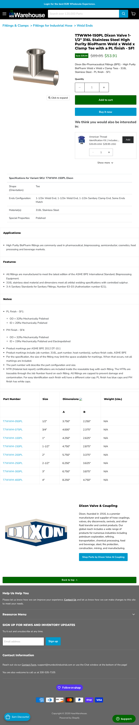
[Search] (123, 14)
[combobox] (83, 14)
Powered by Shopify (69, 717)
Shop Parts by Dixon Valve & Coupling (103, 557)
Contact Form (29, 664)
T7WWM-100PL (13, 438)
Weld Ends (85, 25)
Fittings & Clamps (16, 25)
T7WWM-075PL (13, 429)
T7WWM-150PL (13, 446)
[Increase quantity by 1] (104, 87)
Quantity (79, 79)
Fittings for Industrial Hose (52, 25)
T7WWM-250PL (13, 463)
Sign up (53, 641)
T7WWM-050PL (13, 421)
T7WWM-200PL (13, 455)
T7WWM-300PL (13, 471)
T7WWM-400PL (13, 480)
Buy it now (105, 112)
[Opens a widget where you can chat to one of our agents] (124, 719)
